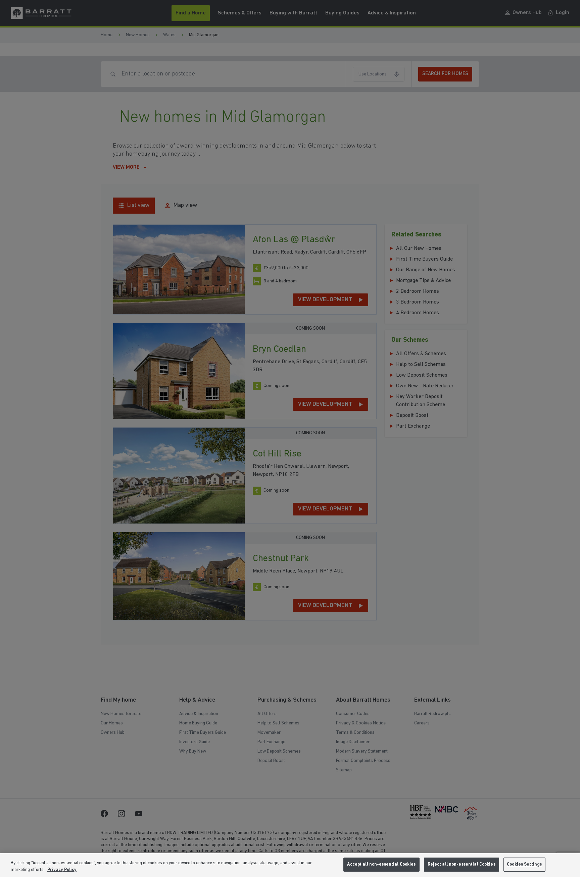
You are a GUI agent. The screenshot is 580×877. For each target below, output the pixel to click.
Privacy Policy (62, 870)
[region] (290, 865)
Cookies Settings (524, 864)
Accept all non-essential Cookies (381, 864)
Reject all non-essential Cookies (461, 864)
